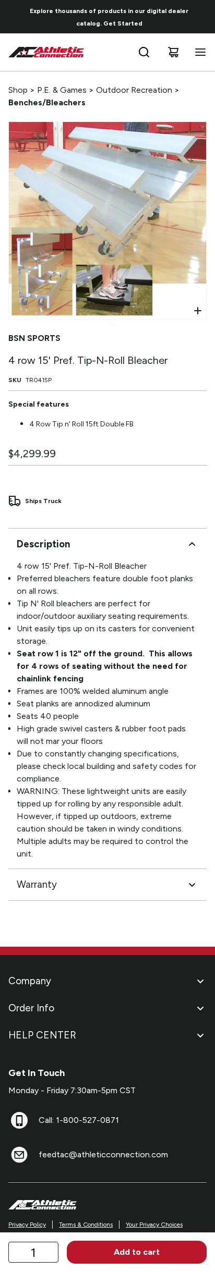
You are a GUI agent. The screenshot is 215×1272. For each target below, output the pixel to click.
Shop (18, 90)
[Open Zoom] (198, 310)
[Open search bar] (144, 52)
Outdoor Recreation (134, 90)
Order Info (31, 1008)
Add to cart (137, 1252)
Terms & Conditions (86, 1224)
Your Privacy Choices (154, 1224)
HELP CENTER (42, 1035)
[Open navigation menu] (198, 52)
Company (29, 981)
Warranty (37, 884)
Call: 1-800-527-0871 (79, 1120)
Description (43, 544)
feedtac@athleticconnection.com (103, 1154)
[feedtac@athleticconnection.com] (19, 1155)
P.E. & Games (62, 90)
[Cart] (173, 52)
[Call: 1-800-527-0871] (19, 1120)
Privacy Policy (27, 1224)
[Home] (46, 52)
